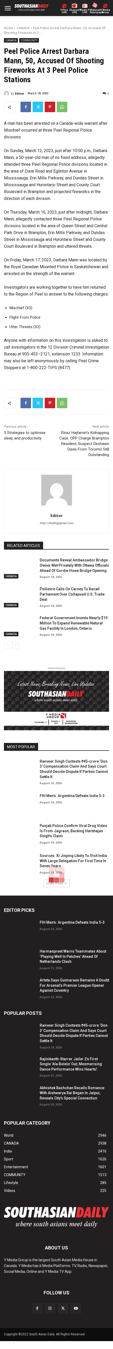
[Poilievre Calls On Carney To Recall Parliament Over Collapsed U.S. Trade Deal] (19, 596)
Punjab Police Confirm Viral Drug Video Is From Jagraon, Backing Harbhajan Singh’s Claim (73, 831)
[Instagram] (50, 1308)
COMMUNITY (29, 40)
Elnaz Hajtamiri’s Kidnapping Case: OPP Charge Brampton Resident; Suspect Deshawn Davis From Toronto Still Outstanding (84, 443)
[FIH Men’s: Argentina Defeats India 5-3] (19, 803)
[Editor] (7, 93)
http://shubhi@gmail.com (56, 523)
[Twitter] (38, 107)
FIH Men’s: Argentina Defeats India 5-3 (72, 796)
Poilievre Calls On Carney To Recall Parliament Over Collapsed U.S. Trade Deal (72, 594)
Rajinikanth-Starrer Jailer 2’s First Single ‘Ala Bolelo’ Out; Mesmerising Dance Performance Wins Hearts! (71, 1064)
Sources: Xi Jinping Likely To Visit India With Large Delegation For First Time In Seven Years (73, 861)
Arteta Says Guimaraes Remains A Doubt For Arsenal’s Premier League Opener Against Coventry (74, 985)
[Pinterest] (50, 107)
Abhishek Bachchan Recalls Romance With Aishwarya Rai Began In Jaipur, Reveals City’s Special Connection (72, 1093)
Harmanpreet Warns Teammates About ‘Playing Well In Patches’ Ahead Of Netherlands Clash (73, 956)
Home (8, 28)
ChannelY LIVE (74, 11)
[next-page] (15, 645)
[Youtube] (76, 1308)
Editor (19, 93)
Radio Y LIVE (84, 11)
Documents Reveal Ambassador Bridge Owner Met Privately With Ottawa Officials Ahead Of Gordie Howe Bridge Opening (74, 565)
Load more (55, 883)
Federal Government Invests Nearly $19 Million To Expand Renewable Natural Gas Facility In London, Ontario (73, 623)
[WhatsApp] (62, 107)
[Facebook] (25, 107)
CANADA (23, 28)
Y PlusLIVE (64, 11)
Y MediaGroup (105, 11)
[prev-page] (7, 645)
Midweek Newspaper (95, 11)
